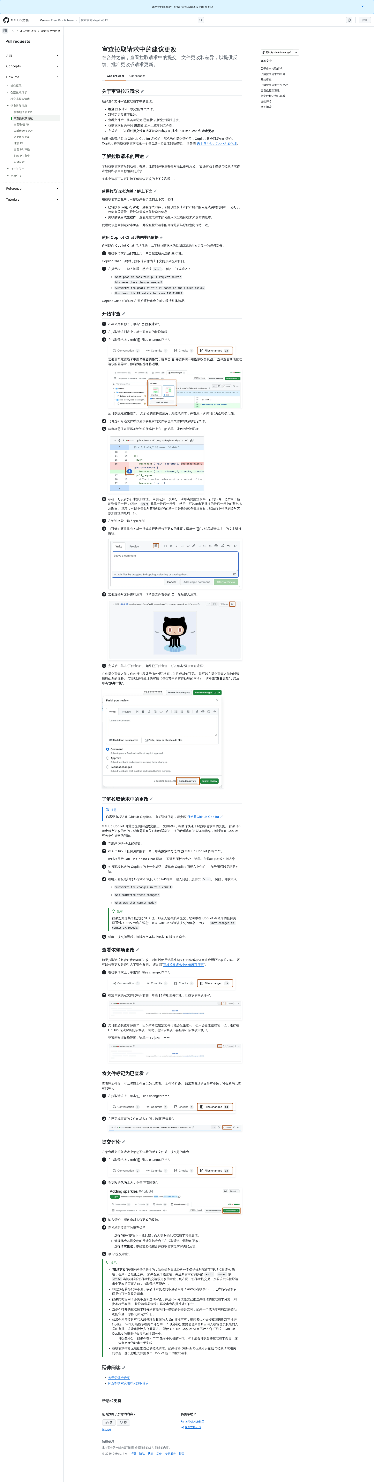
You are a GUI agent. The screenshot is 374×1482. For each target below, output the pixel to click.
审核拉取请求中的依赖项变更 (183, 964)
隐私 (142, 1453)
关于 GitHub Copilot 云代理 (217, 143)
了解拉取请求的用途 (123, 156)
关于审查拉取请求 (120, 91)
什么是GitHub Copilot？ (204, 817)
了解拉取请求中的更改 (125, 799)
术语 (133, 1453)
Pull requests (17, 41)
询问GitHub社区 (194, 1421)
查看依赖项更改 (118, 950)
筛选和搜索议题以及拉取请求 (128, 1383)
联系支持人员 (193, 1427)
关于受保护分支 (119, 1377)
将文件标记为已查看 (123, 1073)
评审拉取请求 (28, 31)
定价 (159, 1453)
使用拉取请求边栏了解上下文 (127, 191)
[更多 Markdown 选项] (296, 52)
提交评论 (111, 1142)
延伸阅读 (111, 1367)
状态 (150, 1453)
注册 (365, 20)
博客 (181, 1453)
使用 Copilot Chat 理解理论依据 (130, 237)
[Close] (363, 6)
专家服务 (170, 1453)
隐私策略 (106, 1429)
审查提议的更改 (50, 31)
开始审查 (111, 314)
